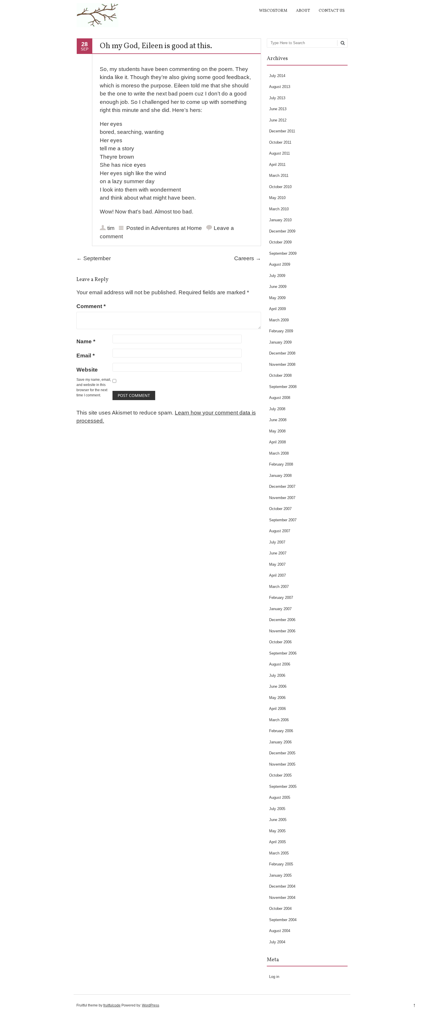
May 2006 (277, 698)
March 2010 (279, 209)
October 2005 (280, 775)
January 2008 (280, 475)
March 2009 (279, 320)
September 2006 (283, 653)
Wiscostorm (273, 11)
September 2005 (283, 786)
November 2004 (282, 897)
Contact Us (332, 11)
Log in (274, 976)
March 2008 (279, 453)
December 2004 (282, 886)
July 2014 (277, 76)
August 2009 (279, 264)
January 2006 (280, 742)
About (303, 11)
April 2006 (277, 708)
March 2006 (279, 720)
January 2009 (280, 342)
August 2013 (279, 87)
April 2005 (277, 842)
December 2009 (282, 231)
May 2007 (277, 564)
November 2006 (282, 631)
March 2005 (279, 853)
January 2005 (280, 875)
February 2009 (281, 331)
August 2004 (279, 931)
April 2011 (277, 164)
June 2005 (277, 820)
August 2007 (279, 531)
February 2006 (281, 731)
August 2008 (279, 397)
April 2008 (277, 442)
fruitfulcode (112, 1005)
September (93, 258)
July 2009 (277, 275)
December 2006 (282, 620)
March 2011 (278, 175)
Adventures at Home (176, 228)
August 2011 (279, 153)
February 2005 (281, 864)
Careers (247, 258)
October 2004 (280, 908)
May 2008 (277, 431)
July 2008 (277, 409)
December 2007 (282, 486)
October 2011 (280, 142)
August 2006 (279, 664)
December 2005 (282, 753)
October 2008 (280, 375)
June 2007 (277, 553)
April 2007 (277, 575)
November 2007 (282, 498)
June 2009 (277, 286)
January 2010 (280, 220)
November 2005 (282, 764)
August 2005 (279, 797)
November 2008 (282, 364)
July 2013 (277, 98)
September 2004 (283, 920)
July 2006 (277, 675)
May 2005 (277, 831)
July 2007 (277, 542)
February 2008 (281, 464)
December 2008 (282, 353)
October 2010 (280, 187)
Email (85, 356)
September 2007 (283, 520)
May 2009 (277, 298)
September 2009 (283, 253)
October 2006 (280, 642)
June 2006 (277, 686)
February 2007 (281, 597)
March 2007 (279, 586)
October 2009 (280, 242)
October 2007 (280, 509)
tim (111, 228)
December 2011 (282, 131)
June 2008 (277, 420)
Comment (91, 306)
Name (85, 341)
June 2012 (277, 120)
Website (87, 370)
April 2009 (277, 309)
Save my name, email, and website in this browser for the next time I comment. (93, 387)
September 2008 (283, 387)
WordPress (150, 1005)
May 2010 (277, 198)
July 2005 (277, 809)
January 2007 (280, 609)
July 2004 (277, 942)
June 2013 (277, 109)
